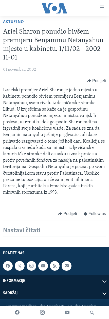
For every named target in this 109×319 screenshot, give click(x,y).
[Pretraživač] (92, 312)
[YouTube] (67, 312)
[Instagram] (42, 312)
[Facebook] (17, 312)
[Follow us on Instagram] (31, 266)
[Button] (96, 81)
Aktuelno (13, 22)
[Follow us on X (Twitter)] (19, 266)
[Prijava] (66, 266)
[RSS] (55, 266)
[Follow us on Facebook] (8, 266)
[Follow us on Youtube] (43, 266)
